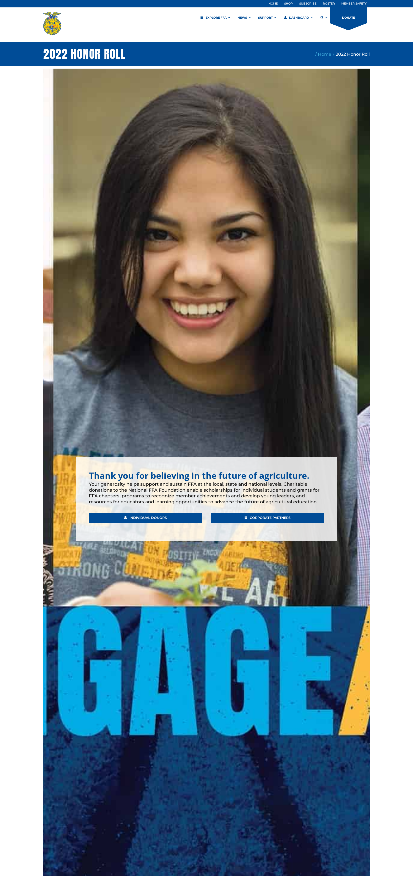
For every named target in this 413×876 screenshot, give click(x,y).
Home (324, 54)
